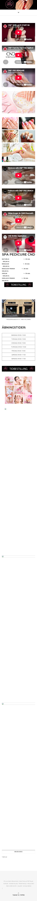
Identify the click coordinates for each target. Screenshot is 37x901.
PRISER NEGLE (23, 883)
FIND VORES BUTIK (11, 886)
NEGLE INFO (30, 883)
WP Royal (30, 881)
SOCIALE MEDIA (27, 886)
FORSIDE (5, 883)
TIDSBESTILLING (13, 883)
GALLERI (19, 886)
